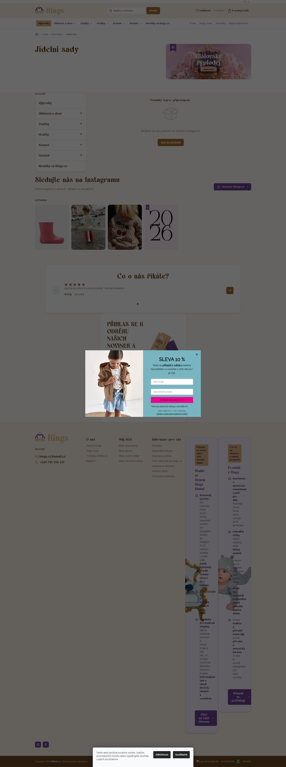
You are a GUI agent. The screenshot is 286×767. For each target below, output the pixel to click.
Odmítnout (162, 754)
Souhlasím (181, 754)
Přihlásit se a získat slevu (172, 400)
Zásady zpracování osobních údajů (172, 414)
